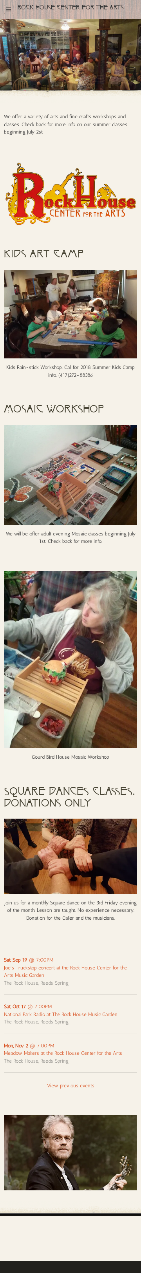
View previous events (70, 1086)
